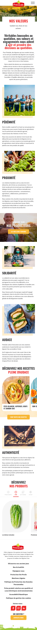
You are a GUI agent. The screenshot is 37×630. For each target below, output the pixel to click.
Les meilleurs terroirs (18, 232)
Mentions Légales (18, 578)
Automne (23, 495)
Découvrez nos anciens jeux (18, 563)
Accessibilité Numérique (18, 594)
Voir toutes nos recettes (18, 417)
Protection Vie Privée (18, 574)
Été (16, 495)
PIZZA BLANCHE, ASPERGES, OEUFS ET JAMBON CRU (15, 407)
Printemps (8, 495)
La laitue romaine (8, 535)
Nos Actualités (18, 567)
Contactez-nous (18, 618)
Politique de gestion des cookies (18, 598)
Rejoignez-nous (18, 571)
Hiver (30, 495)
